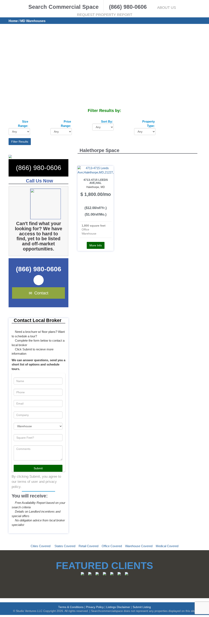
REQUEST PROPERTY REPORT (104, 15)
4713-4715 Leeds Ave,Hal (95, 181)
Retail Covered (88, 546)
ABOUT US (166, 8)
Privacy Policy (95, 607)
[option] (44, 204)
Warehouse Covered (138, 546)
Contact (41, 293)
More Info (95, 245)
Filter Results (19, 141)
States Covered (64, 546)
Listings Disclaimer (118, 607)
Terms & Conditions (70, 607)
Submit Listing (142, 607)
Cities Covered (40, 546)
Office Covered (112, 546)
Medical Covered (167, 546)
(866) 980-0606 (38, 167)
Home (13, 21)
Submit (38, 468)
